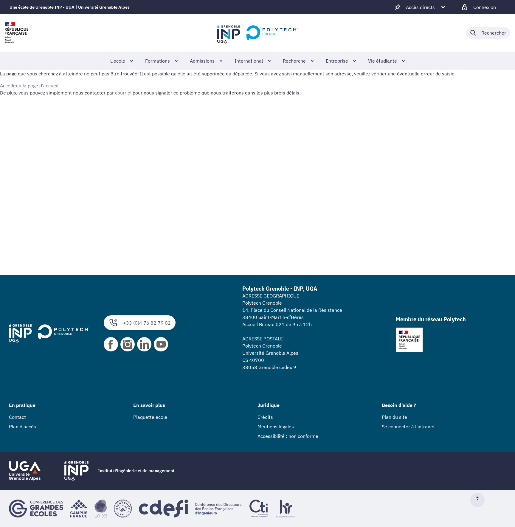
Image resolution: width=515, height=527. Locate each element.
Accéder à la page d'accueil (29, 86)
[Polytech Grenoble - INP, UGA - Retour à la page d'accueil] (257, 33)
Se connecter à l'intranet (408, 427)
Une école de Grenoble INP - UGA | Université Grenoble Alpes (70, 7)
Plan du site (394, 417)
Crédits (265, 417)
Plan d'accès (22, 427)
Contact (17, 417)
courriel (123, 93)
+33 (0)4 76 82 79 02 (147, 323)
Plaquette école (150, 417)
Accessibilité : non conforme (288, 436)
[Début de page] (479, 500)
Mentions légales (276, 427)
